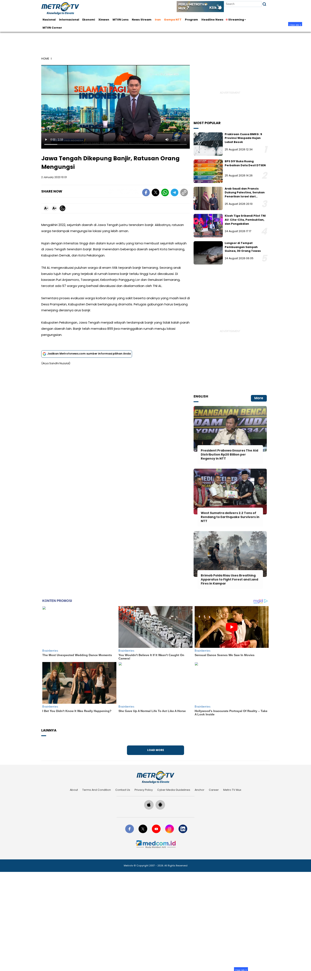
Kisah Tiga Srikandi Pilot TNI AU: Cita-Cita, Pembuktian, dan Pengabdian (245, 219)
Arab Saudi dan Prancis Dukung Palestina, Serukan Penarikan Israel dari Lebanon (245, 194)
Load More (155, 750)
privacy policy (144, 790)
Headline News (212, 19)
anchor (199, 790)
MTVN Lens (121, 19)
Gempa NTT (173, 19)
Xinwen (103, 19)
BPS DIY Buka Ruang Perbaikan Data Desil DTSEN (245, 163)
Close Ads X (295, 25)
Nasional (49, 19)
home (45, 58)
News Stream (141, 19)
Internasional (69, 19)
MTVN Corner (52, 27)
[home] (155, 777)
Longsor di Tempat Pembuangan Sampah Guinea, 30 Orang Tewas (243, 247)
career (214, 790)
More (258, 398)
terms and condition (96, 790)
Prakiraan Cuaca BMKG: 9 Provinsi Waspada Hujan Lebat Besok (243, 138)
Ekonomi (88, 19)
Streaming (236, 19)
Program (191, 19)
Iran (158, 19)
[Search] (264, 4)
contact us (122, 790)
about (74, 790)
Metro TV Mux (232, 790)
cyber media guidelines (173, 790)
